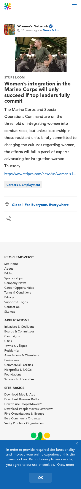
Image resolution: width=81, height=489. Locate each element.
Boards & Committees (19, 331)
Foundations (12, 374)
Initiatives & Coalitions (19, 327)
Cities (8, 341)
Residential (11, 350)
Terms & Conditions (17, 292)
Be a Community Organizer (22, 418)
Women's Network (32, 26)
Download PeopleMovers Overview (28, 409)
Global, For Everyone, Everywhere (40, 204)
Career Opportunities (19, 288)
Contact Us (11, 307)
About (8, 268)
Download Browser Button (22, 399)
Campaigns (12, 336)
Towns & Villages (15, 346)
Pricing (9, 273)
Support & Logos (16, 302)
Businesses (11, 360)
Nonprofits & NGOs (18, 370)
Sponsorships (13, 278)
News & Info (51, 30)
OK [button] (40, 478)
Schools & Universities (19, 379)
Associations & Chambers (21, 355)
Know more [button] (65, 464)
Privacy (9, 297)
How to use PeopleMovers (23, 404)
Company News (15, 283)
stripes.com (14, 77)
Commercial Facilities (18, 365)
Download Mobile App (19, 394)
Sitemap (10, 312)
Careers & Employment (23, 185)
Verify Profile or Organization (24, 423)
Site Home (11, 264)
